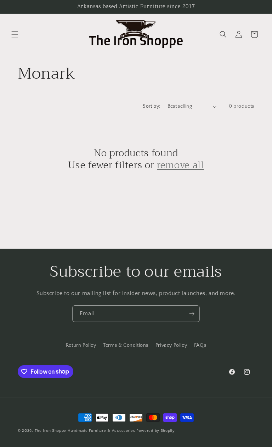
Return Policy (81, 345)
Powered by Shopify (155, 431)
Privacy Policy (171, 345)
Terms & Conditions (125, 345)
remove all (180, 165)
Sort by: (151, 106)
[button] (15, 34)
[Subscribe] (191, 313)
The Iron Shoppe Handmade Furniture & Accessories (85, 431)
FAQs (200, 345)
